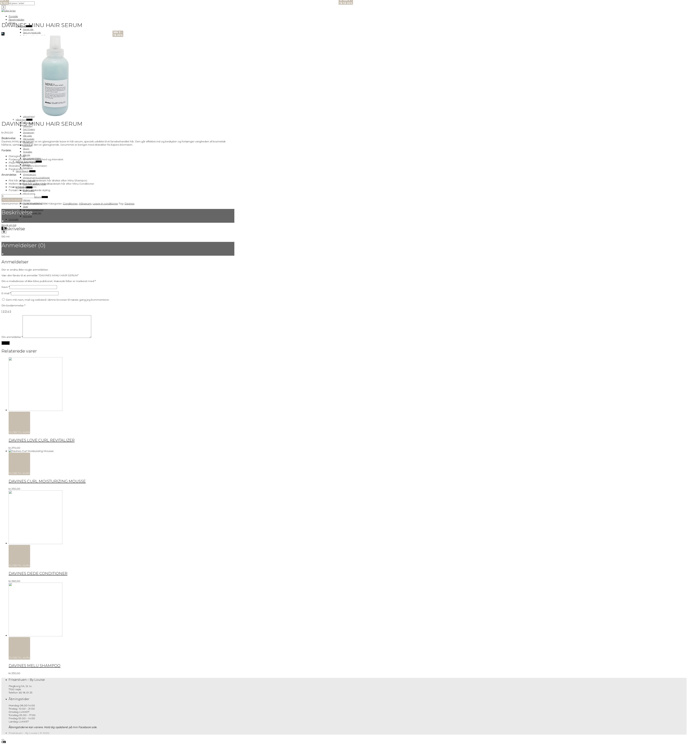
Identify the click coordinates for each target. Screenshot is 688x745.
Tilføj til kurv (12, 199)
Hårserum (85, 203)
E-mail (6, 293)
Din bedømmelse (13, 305)
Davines (129, 203)
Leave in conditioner (105, 203)
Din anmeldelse (12, 337)
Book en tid (8, 225)
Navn (5, 287)
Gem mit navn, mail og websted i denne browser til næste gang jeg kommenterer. (57, 299)
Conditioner (70, 203)
